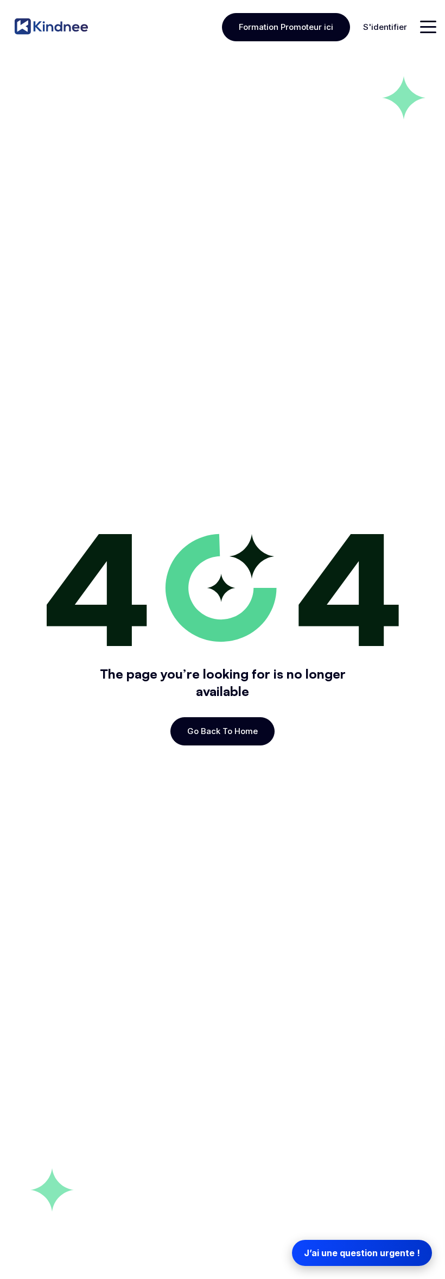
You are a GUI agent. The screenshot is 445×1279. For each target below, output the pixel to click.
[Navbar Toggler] (428, 27)
